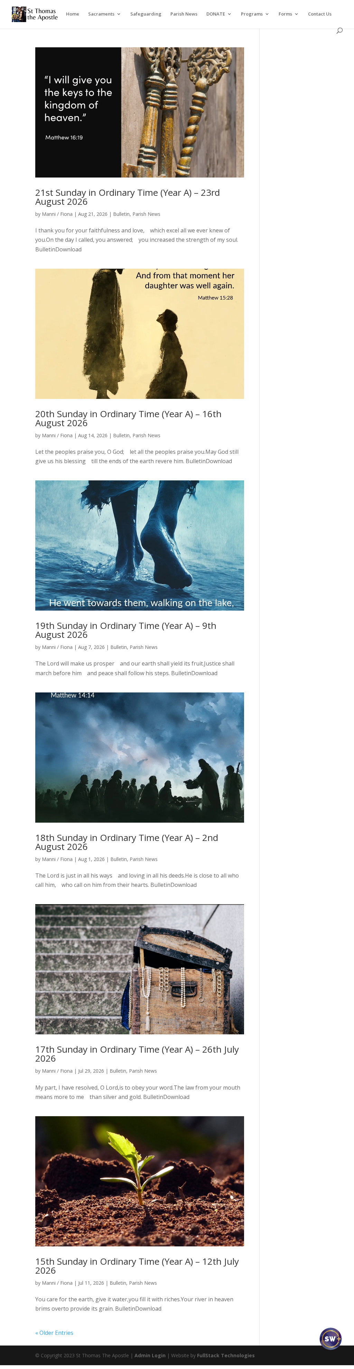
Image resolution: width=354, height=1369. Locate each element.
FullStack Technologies (226, 1355)
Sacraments (101, 14)
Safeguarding (145, 14)
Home (72, 14)
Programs (252, 14)
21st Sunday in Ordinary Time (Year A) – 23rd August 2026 (127, 197)
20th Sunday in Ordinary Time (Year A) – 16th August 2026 (128, 418)
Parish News (183, 14)
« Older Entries (54, 1333)
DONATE (215, 14)
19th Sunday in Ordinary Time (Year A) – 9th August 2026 (125, 630)
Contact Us (320, 14)
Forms (285, 14)
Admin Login (150, 1355)
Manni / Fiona (57, 214)
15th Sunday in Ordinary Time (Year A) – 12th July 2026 (137, 1265)
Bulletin (121, 214)
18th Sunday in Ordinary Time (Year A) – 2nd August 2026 (126, 842)
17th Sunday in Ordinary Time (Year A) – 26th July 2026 (137, 1053)
